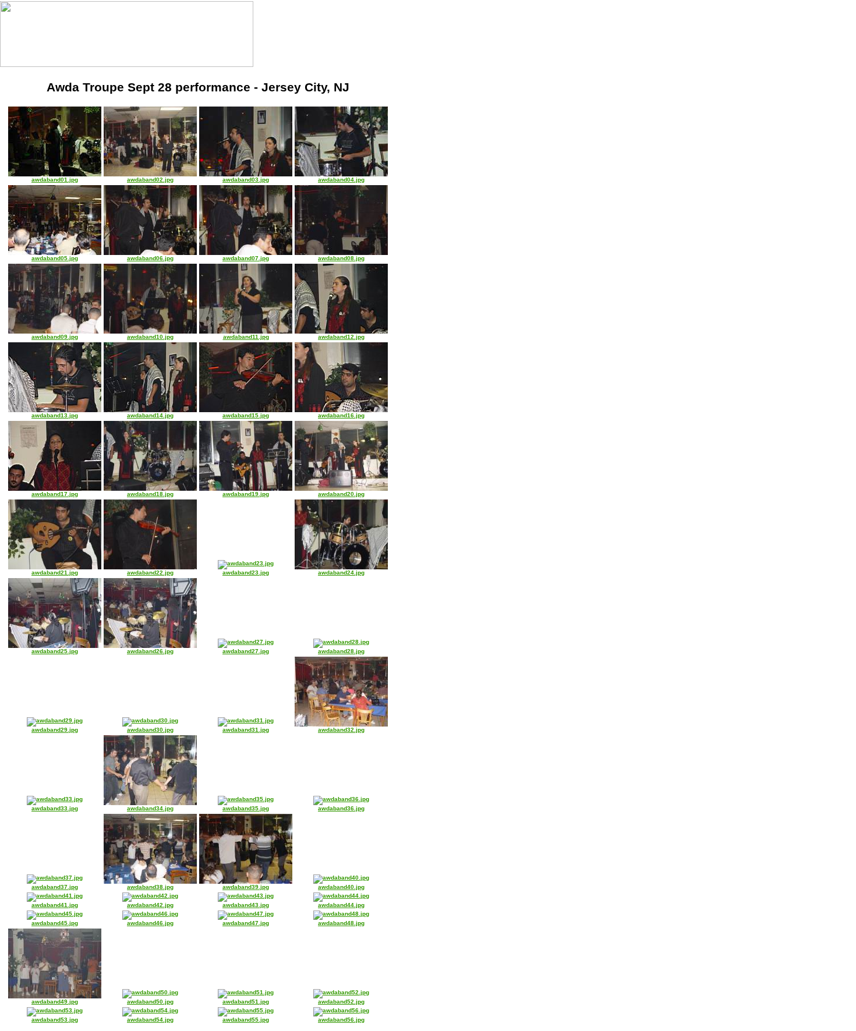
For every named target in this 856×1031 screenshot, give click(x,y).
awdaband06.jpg (150, 258)
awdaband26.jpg (150, 651)
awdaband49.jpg (54, 1001)
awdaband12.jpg (341, 337)
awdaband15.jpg (245, 415)
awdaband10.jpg (150, 337)
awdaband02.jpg (150, 179)
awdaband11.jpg (246, 337)
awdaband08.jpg (341, 258)
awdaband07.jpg (245, 258)
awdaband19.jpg (245, 494)
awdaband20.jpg (341, 494)
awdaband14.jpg (150, 415)
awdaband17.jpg (54, 494)
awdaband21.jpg (54, 572)
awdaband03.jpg (245, 179)
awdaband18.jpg (150, 494)
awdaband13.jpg (54, 415)
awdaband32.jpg (341, 730)
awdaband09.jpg (54, 337)
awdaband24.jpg (341, 572)
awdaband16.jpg (341, 415)
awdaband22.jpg (150, 572)
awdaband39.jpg (245, 887)
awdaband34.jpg (150, 808)
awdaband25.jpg (54, 651)
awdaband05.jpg (54, 258)
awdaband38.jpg (150, 887)
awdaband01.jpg (54, 179)
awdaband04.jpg (341, 179)
